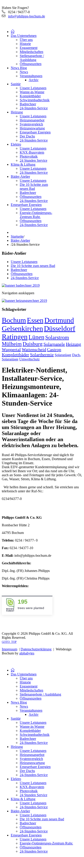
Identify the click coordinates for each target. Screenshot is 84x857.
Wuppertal (11, 349)
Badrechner (19, 270)
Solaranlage (63, 355)
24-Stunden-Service (25, 278)
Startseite (17, 236)
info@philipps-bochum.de (26, 16)
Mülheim (12, 344)
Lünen (36, 337)
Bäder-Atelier (20, 240)
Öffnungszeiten (21, 274)
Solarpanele (54, 344)
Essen (35, 320)
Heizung (73, 344)
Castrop (54, 349)
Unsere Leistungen (24, 262)
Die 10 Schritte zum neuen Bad (33, 266)
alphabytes (26, 653)
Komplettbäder (15, 354)
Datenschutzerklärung (36, 649)
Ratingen (15, 337)
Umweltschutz (29, 359)
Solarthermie (42, 354)
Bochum (14, 320)
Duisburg (33, 344)
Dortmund (59, 320)
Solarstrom (57, 337)
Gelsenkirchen (22, 328)
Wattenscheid (34, 349)
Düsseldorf (59, 328)
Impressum (9, 649)
